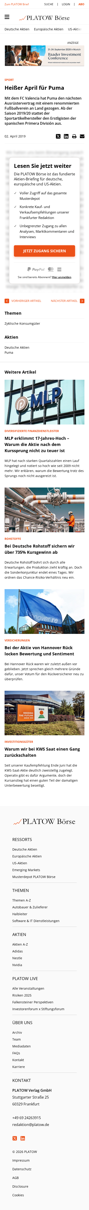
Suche (48, 4)
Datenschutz (21, 1169)
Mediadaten (21, 1046)
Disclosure (20, 1186)
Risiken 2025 (21, 995)
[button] (58, 136)
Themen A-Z (21, 900)
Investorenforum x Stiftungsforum (38, 1009)
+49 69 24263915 (26, 1117)
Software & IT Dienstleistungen (36, 921)
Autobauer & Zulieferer (30, 907)
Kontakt (18, 1060)
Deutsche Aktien (17, 29)
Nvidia (17, 965)
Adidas (17, 951)
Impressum (21, 1160)
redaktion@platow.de (30, 1124)
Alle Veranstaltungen (28, 988)
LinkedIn (22, 1138)
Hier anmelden (61, 277)
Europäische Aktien (48, 29)
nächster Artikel (64, 301)
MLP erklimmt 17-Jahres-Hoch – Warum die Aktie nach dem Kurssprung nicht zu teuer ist (37, 444)
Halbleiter (19, 914)
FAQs (16, 1053)
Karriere (18, 1067)
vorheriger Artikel (26, 301)
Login (66, 4)
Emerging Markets (26, 870)
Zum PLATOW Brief (17, 4)
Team (16, 1039)
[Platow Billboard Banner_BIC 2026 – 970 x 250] (44, 55)
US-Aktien (75, 29)
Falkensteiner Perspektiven (32, 1002)
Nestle (17, 958)
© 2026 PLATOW (24, 1151)
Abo (81, 4)
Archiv (17, 1032)
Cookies (18, 1195)
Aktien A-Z (20, 944)
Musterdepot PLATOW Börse (33, 877)
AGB (15, 1178)
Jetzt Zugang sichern (44, 250)
